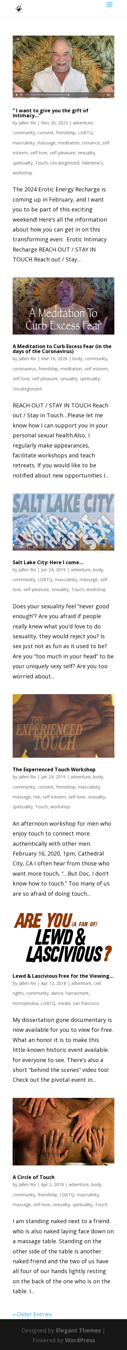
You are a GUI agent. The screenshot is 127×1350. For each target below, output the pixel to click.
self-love (38, 153)
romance (91, 143)
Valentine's (92, 163)
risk (36, 797)
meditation (69, 143)
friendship (66, 132)
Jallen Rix (27, 123)
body (77, 358)
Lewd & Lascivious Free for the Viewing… (63, 976)
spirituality (23, 163)
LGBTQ (85, 132)
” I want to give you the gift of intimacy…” (50, 113)
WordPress (80, 1340)
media (64, 1003)
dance (57, 993)
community (24, 132)
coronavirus (24, 369)
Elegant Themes (78, 1330)
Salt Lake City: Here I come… (48, 562)
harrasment (77, 993)
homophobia (25, 1003)
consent (46, 132)
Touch (41, 163)
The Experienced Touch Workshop (54, 769)
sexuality (86, 153)
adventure (83, 123)
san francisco (86, 1003)
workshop (22, 173)
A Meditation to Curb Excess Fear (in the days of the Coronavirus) (62, 349)
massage (46, 143)
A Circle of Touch (34, 1177)
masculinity (24, 143)
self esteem (96, 369)
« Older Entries (32, 1314)
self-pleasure (62, 153)
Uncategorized (64, 163)
